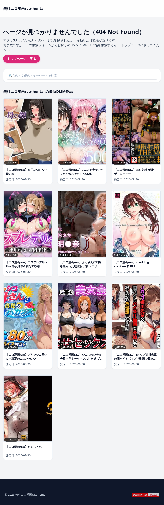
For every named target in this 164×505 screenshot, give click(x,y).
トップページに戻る (21, 58)
